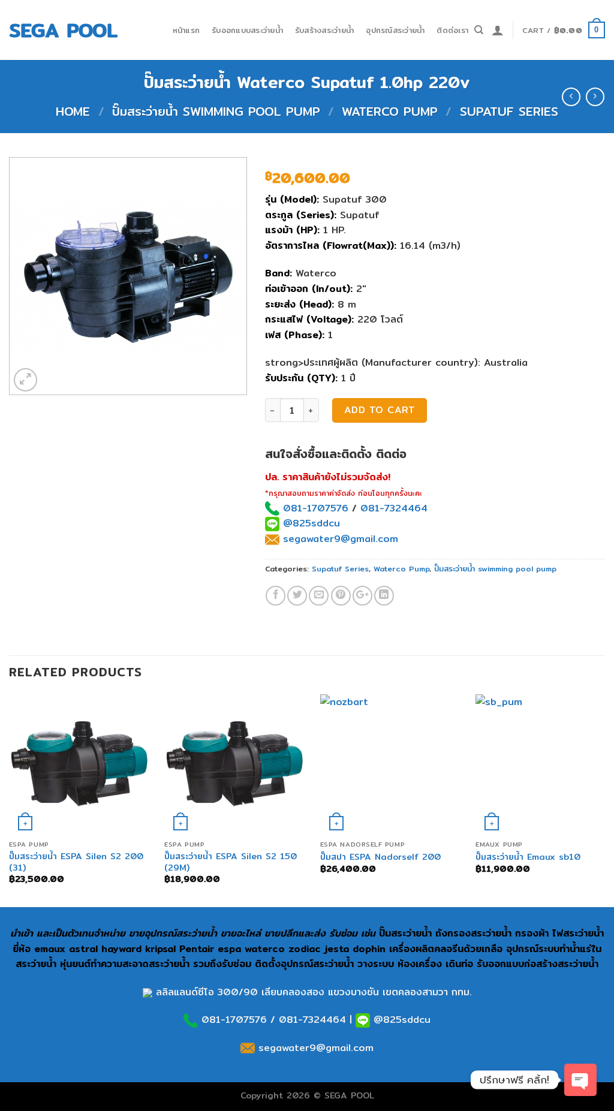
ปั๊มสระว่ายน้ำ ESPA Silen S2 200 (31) (76, 862)
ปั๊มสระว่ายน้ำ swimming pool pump (216, 111)
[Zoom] (25, 380)
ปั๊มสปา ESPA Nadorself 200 (380, 857)
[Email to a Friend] (319, 596)
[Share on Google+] (362, 596)
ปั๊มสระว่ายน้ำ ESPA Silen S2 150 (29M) (230, 862)
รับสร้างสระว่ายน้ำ (324, 30)
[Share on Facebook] (275, 596)
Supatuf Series (509, 111)
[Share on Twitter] (297, 596)
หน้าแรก (186, 30)
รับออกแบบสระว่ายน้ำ (247, 30)
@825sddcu (309, 523)
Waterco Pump (390, 111)
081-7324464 (394, 508)
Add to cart (379, 409)
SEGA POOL (63, 30)
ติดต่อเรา (452, 30)
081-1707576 (315, 508)
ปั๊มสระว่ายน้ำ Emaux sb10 (527, 857)
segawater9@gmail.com (338, 538)
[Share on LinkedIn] (384, 596)
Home (73, 111)
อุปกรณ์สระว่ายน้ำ (395, 30)
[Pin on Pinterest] (341, 596)
